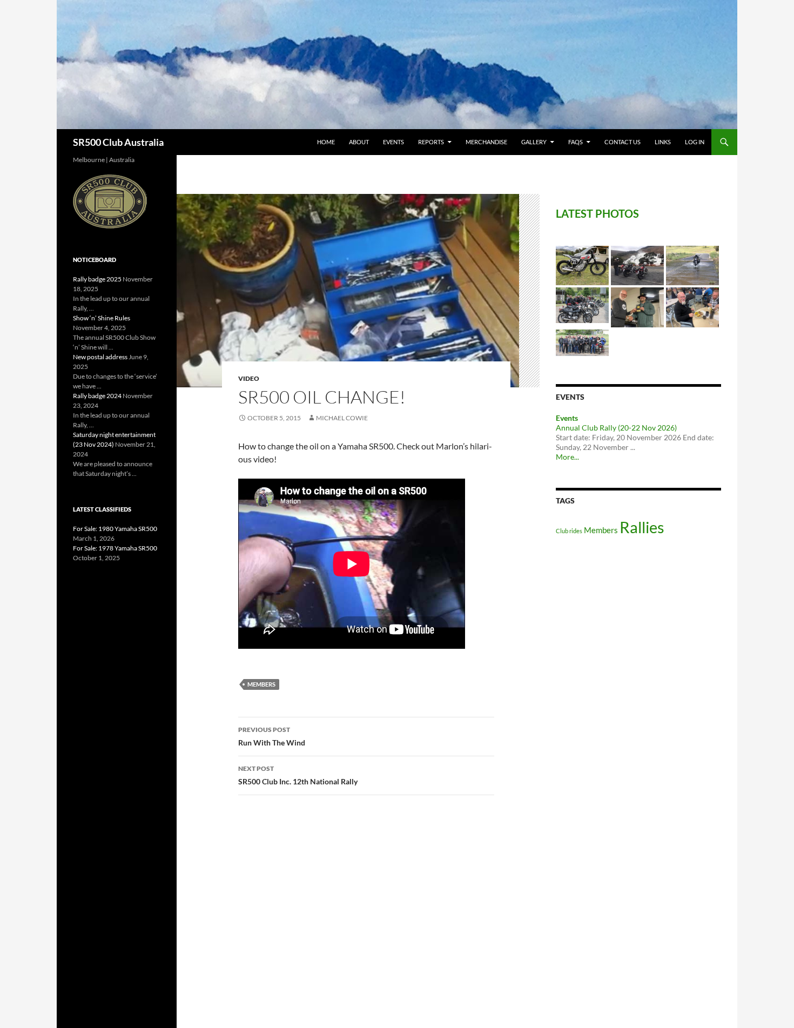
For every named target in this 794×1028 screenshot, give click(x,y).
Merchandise (486, 141)
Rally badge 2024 (97, 396)
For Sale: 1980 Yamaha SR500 (115, 529)
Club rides (569, 530)
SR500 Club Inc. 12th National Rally (298, 775)
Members (261, 684)
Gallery (534, 141)
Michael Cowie (342, 418)
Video (248, 378)
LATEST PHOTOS (597, 213)
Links (663, 141)
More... (567, 456)
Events (393, 141)
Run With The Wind (271, 736)
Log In (694, 141)
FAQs (575, 141)
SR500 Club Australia (118, 142)
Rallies (642, 527)
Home (326, 141)
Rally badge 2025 (97, 279)
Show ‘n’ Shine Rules (101, 318)
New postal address (100, 357)
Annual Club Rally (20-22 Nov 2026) (616, 427)
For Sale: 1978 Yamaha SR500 (115, 548)
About (359, 141)
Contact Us (622, 141)
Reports (431, 141)
